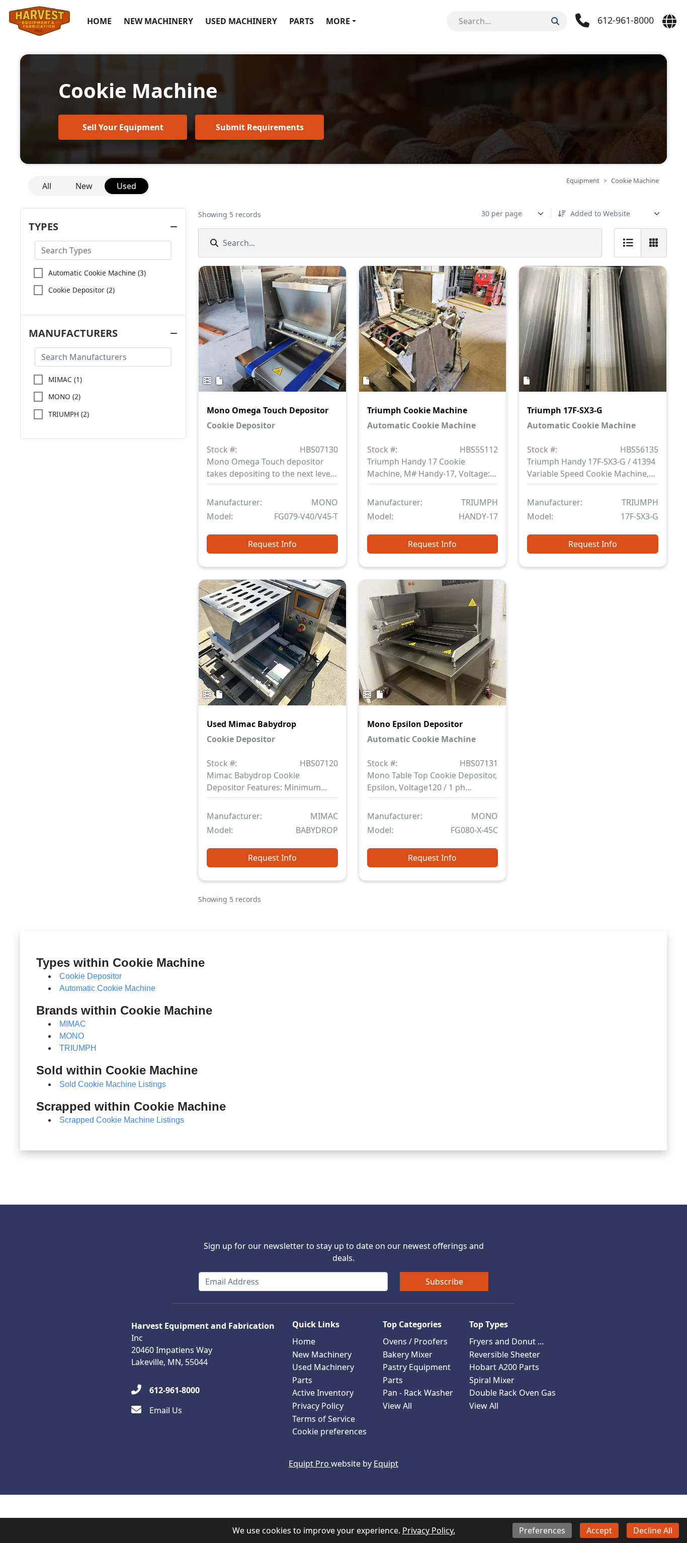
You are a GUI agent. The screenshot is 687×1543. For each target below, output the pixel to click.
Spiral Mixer (491, 1380)
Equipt (386, 1463)
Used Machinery (241, 21)
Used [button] (126, 186)
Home (99, 21)
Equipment (582, 180)
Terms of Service (323, 1418)
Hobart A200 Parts (504, 1367)
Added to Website (600, 213)
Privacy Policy (317, 1405)
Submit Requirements (260, 127)
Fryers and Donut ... (506, 1341)
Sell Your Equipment (122, 127)
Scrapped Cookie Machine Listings (121, 1120)
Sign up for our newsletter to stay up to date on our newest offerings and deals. (344, 1251)
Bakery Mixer (408, 1354)
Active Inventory (323, 1392)
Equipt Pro (310, 1463)
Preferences (542, 1530)
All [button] (46, 186)
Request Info (272, 544)
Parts (301, 21)
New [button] (84, 186)
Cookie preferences (329, 1431)
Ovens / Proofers (415, 1341)
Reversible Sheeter (504, 1354)
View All (397, 1405)
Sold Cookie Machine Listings (112, 1084)
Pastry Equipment (417, 1367)
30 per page (501, 213)
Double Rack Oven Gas (512, 1392)
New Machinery (158, 21)
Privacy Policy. (428, 1530)
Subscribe (444, 1281)
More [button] (338, 21)
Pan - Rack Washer (418, 1392)
